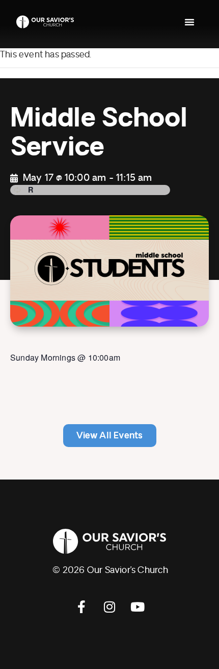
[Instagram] (109, 607)
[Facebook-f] (81, 607)
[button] (189, 21)
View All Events (109, 435)
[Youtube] (137, 607)
